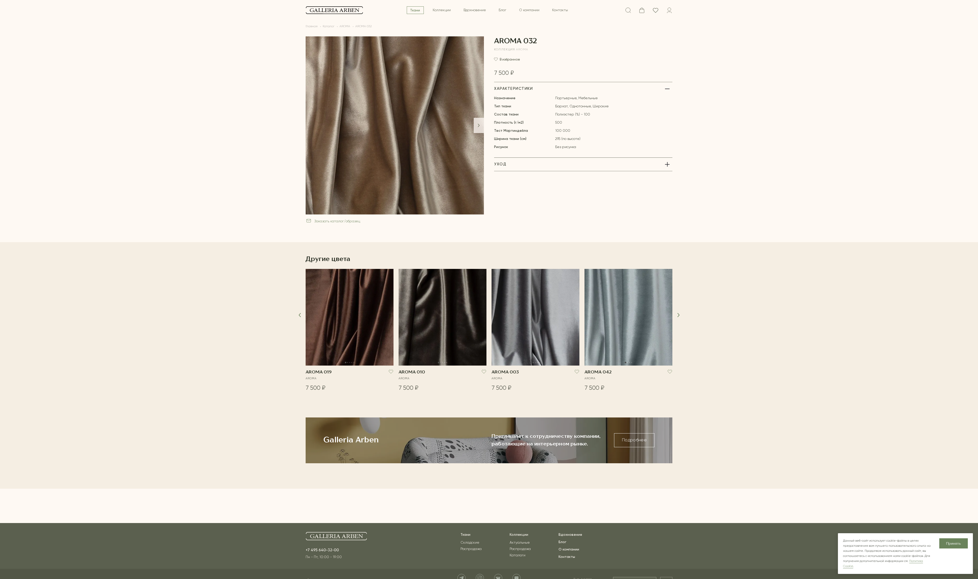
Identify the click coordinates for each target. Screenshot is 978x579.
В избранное (510, 59)
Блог (502, 10)
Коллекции (442, 10)
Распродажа (471, 549)
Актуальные (520, 542)
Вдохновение (475, 10)
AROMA (522, 49)
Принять (953, 543)
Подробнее (634, 440)
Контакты (560, 10)
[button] (479, 125)
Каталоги (517, 555)
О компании (529, 10)
